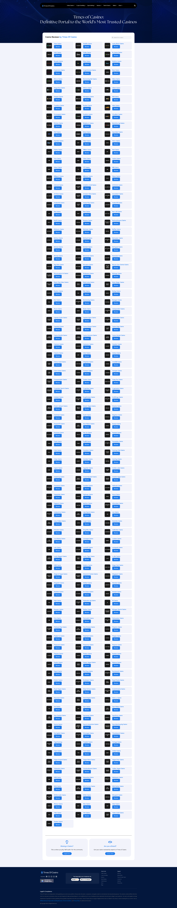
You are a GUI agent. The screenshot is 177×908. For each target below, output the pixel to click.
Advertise (119, 881)
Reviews (102, 877)
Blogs (102, 884)
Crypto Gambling (80, 5)
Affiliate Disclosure (44, 900)
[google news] (47, 881)
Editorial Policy (119, 875)
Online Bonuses (104, 881)
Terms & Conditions (67, 900)
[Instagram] (51, 877)
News (102, 883)
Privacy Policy (119, 883)
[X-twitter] (49, 877)
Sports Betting (90, 5)
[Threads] (54, 877)
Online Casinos (70, 5)
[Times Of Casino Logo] (48, 5)
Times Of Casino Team (121, 877)
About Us (119, 873)
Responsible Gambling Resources (55, 900)
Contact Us (119, 879)
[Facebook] (47, 877)
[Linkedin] (56, 877)
